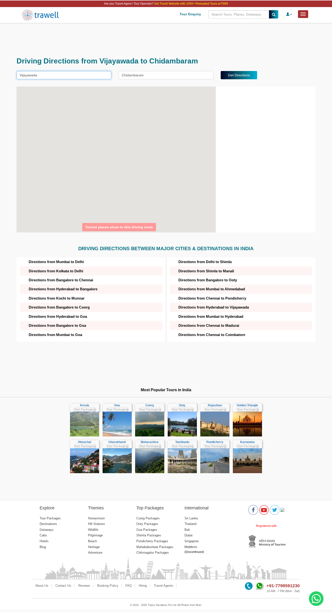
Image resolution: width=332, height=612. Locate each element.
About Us (41, 585)
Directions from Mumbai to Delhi (56, 262)
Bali (187, 530)
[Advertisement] (162, 40)
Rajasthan (215, 405)
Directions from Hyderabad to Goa (58, 316)
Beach (92, 541)
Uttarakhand (117, 442)
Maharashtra (149, 442)
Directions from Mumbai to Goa (55, 335)
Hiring (143, 585)
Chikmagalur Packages (152, 552)
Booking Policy (107, 585)
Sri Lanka (191, 518)
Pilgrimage (95, 535)
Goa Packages (146, 530)
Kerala (84, 405)
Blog (43, 547)
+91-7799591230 (283, 585)
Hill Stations (96, 524)
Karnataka (247, 442)
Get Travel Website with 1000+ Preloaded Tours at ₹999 (191, 3)
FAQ (128, 585)
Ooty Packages (147, 524)
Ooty (182, 405)
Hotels (44, 541)
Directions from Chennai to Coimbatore (211, 335)
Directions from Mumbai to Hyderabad (210, 316)
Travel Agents (163, 585)
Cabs (43, 535)
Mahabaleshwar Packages (154, 547)
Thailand (190, 524)
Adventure (95, 552)
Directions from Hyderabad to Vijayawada (213, 307)
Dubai (188, 535)
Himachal (84, 442)
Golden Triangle (247, 405)
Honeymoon (96, 518)
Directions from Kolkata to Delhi (56, 271)
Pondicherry (214, 442)
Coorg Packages (148, 518)
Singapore (191, 541)
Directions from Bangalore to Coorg (59, 307)
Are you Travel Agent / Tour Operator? (129, 3)
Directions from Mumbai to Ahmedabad (211, 289)
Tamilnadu (182, 442)
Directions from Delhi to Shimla (205, 262)
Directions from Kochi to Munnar (57, 298)
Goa (117, 405)
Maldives (190, 547)
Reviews (84, 585)
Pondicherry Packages (152, 541)
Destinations (48, 524)
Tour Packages (84, 409)
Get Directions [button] (239, 75)
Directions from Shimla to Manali (206, 271)
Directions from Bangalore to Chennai (61, 280)
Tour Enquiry (190, 14)
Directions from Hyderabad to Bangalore (63, 289)
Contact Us (63, 585)
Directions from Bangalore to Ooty (207, 280)
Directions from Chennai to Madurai (208, 325)
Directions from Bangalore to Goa (57, 325)
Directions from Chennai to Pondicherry (212, 298)
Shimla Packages (148, 535)
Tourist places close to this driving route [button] (119, 227)
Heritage (94, 547)
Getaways (47, 530)
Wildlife (93, 530)
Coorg (149, 405)
